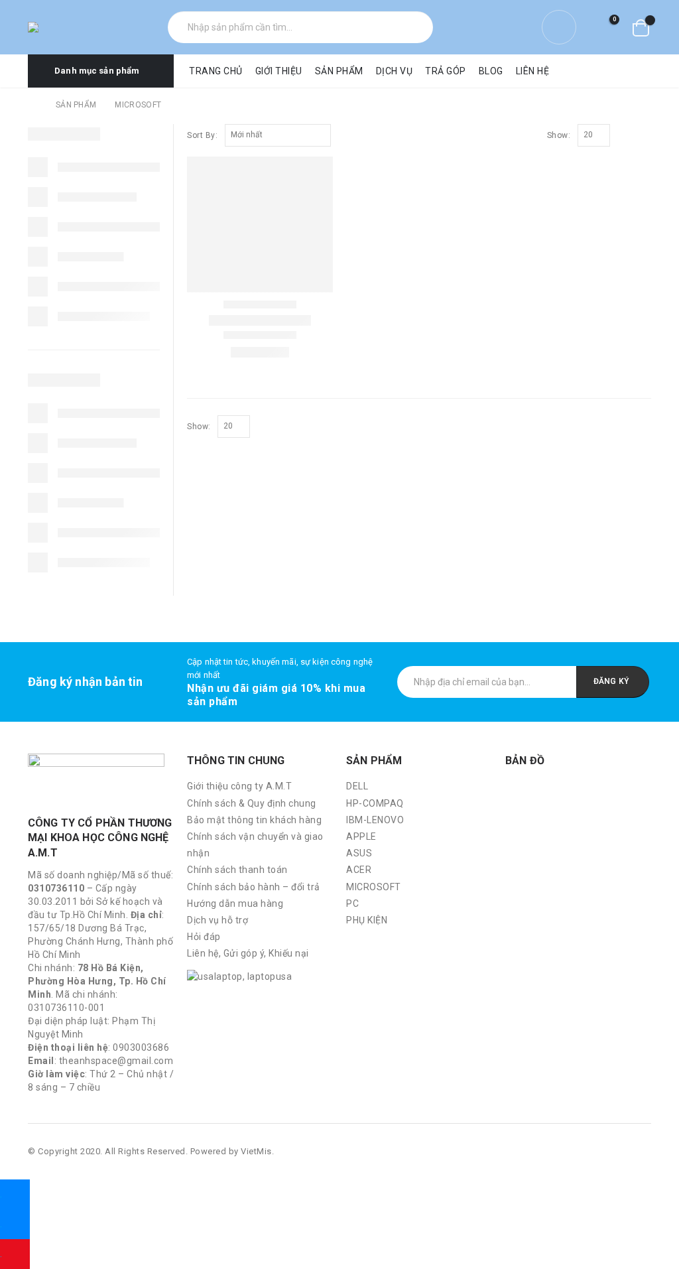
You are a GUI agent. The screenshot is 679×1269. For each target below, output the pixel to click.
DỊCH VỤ (394, 71)
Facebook (590, 1152)
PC (352, 903)
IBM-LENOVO (375, 820)
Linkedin (640, 1152)
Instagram (615, 1152)
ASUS (359, 853)
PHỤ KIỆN (366, 920)
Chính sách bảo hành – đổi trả (253, 887)
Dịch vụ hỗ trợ (217, 920)
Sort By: (202, 135)
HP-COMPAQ (375, 803)
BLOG (491, 71)
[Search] (416, 27)
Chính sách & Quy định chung (251, 803)
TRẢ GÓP (445, 71)
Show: (559, 135)
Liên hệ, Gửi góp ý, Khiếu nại (248, 953)
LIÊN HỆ (533, 71)
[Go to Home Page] (32, 105)
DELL (357, 786)
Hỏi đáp (204, 936)
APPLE (361, 836)
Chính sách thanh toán (237, 869)
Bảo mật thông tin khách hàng (254, 820)
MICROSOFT (373, 887)
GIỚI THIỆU (278, 71)
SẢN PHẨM (339, 71)
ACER (358, 869)
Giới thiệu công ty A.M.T (239, 786)
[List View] (638, 135)
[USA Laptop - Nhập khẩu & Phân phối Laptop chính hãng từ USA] (60, 27)
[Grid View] (623, 135)
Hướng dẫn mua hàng (235, 903)
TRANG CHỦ (216, 71)
